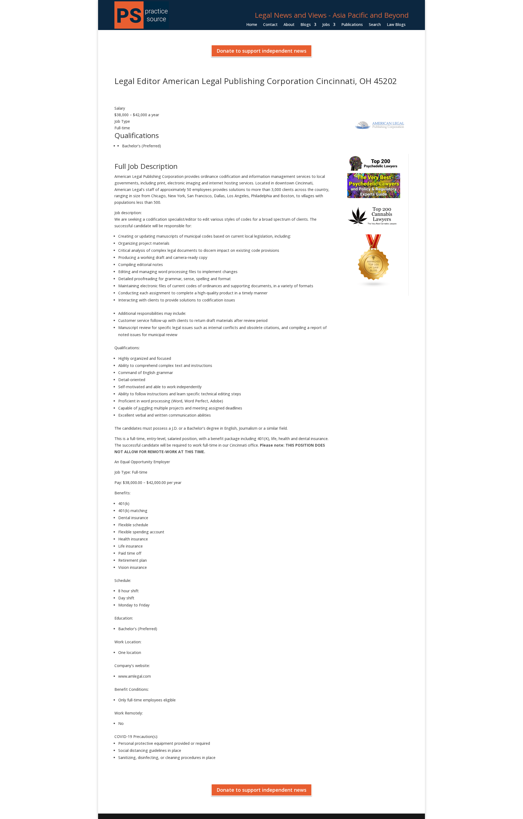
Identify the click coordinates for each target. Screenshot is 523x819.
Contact (270, 25)
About (289, 25)
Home (251, 25)
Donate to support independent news (261, 50)
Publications (352, 25)
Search (375, 25)
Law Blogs (396, 25)
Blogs (305, 25)
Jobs (326, 25)
